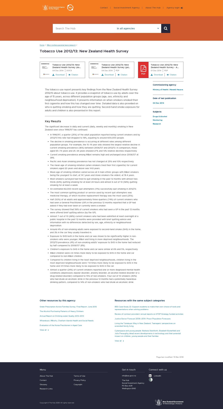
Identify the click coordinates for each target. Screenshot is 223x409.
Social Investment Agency (127, 7)
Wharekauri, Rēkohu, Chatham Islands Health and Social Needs (67, 320)
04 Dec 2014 (158, 103)
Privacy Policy (80, 380)
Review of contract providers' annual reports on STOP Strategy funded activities (149, 314)
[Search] (165, 28)
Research (157, 124)
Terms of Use (79, 376)
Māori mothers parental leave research (61, 45)
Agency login (173, 7)
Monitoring (157, 120)
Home (42, 45)
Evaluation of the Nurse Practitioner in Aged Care (61, 325)
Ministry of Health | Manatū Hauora (168, 89)
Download (60, 75)
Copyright (78, 384)
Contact (104, 7)
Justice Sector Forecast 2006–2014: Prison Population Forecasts (143, 319)
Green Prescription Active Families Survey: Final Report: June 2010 (68, 306)
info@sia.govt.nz (129, 375)
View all (43, 330)
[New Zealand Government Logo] (169, 405)
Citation (74, 75)
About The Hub (153, 7)
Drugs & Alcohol (160, 116)
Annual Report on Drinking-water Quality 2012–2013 (62, 316)
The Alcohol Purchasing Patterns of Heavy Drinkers (61, 311)
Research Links (46, 389)
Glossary (43, 384)
